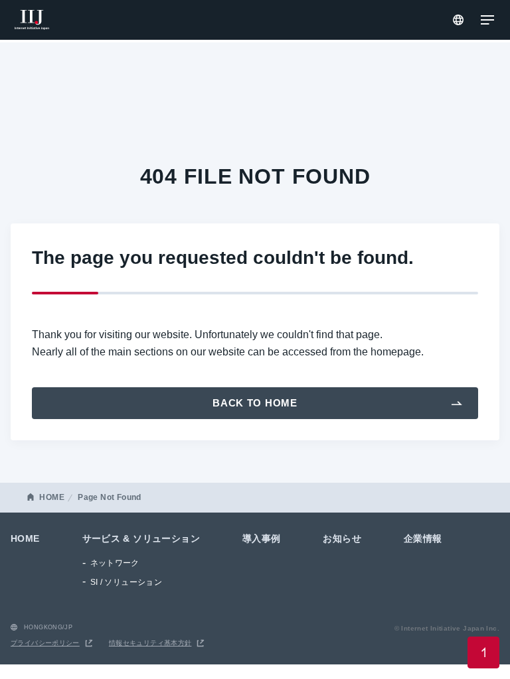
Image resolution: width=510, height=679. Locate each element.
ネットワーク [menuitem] (114, 563)
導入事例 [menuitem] (261, 538)
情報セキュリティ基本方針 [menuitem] (150, 643)
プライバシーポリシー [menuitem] (45, 643)
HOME (51, 497)
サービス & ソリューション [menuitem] (141, 538)
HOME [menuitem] (25, 538)
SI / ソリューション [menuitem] (126, 582)
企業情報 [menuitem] (423, 538)
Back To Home (255, 402)
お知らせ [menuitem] (342, 538)
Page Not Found (109, 497)
